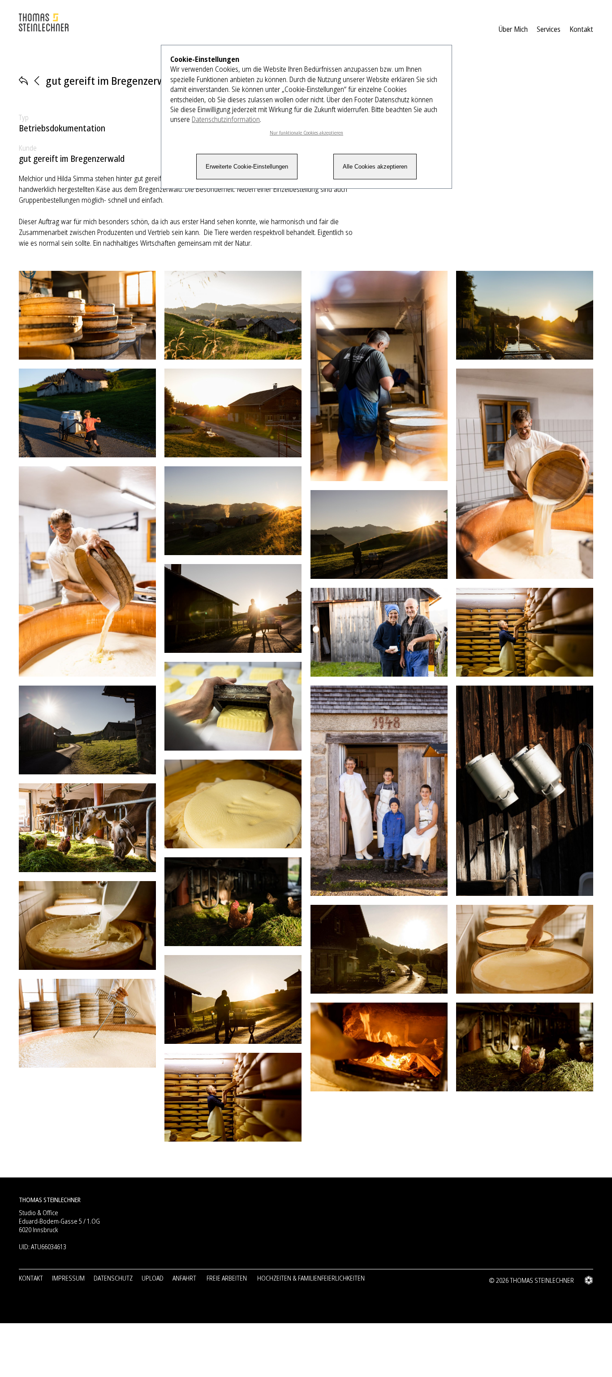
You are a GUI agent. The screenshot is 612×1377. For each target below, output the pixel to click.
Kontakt (581, 29)
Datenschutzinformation (226, 119)
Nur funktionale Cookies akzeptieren (306, 132)
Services (548, 29)
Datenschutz (113, 1278)
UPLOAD (153, 1278)
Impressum (68, 1278)
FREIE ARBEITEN (227, 1278)
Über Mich (513, 29)
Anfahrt (184, 1278)
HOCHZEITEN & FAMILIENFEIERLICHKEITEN (311, 1278)
